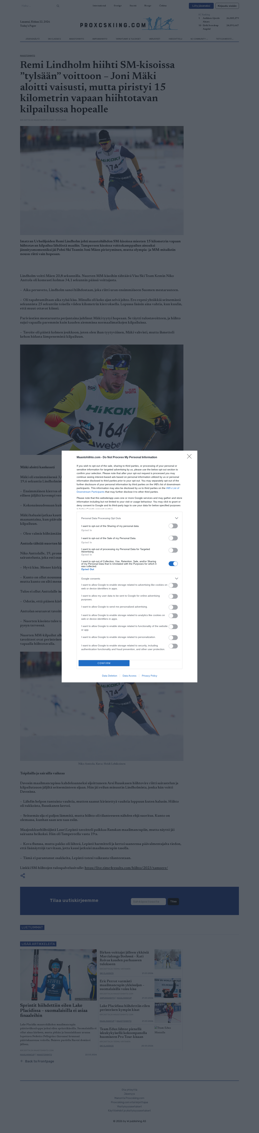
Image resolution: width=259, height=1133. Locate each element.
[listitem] (129, 518)
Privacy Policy (149, 675)
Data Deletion (109, 675)
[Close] (190, 457)
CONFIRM (104, 663)
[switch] (173, 526)
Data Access (129, 675)
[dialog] (129, 566)
